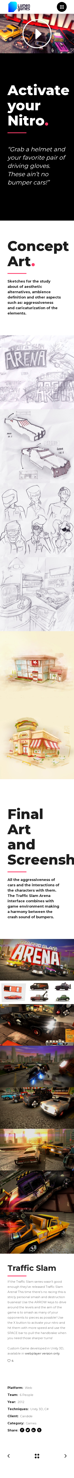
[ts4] (37, 1149)
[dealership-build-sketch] (37, 668)
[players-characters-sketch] (37, 520)
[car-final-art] (37, 992)
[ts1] (37, 960)
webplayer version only (42, 1353)
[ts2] (37, 1025)
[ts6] (37, 1233)
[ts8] (37, 1108)
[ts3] (37, 1066)
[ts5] (37, 1191)
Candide (26, 1416)
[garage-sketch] (37, 594)
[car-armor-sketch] (37, 446)
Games (31, 1423)
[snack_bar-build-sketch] (37, 742)
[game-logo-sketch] (37, 372)
